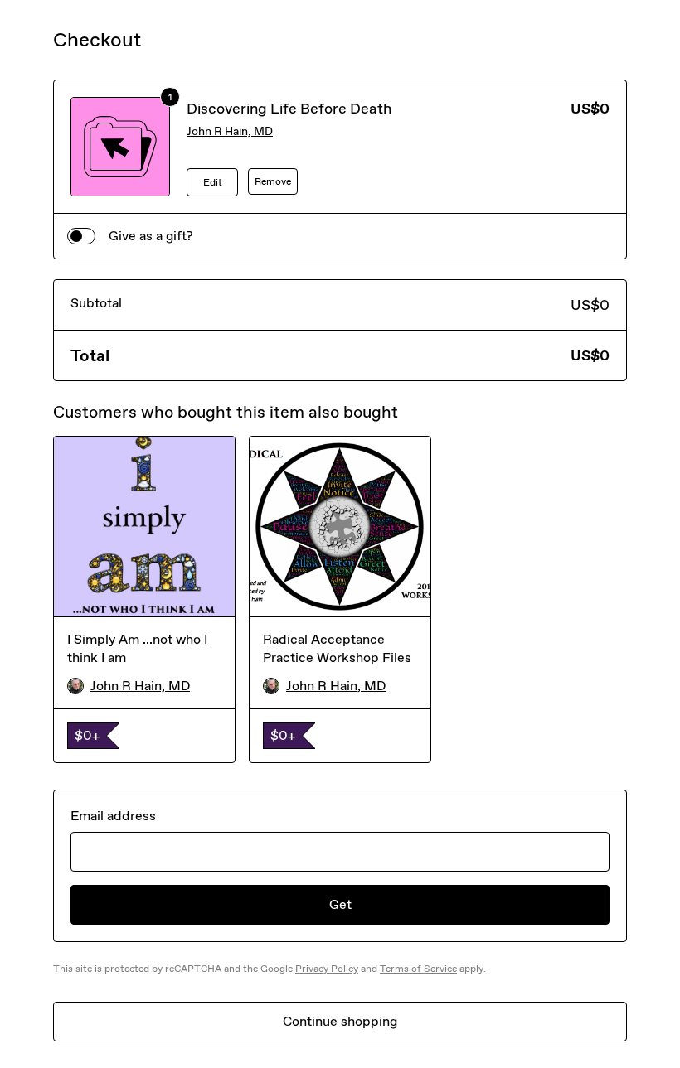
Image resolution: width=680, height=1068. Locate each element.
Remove (273, 181)
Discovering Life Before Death (289, 108)
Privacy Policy (326, 968)
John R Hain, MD (230, 131)
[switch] (81, 236)
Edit (212, 182)
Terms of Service (418, 968)
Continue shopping (340, 1021)
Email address (113, 816)
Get (340, 904)
